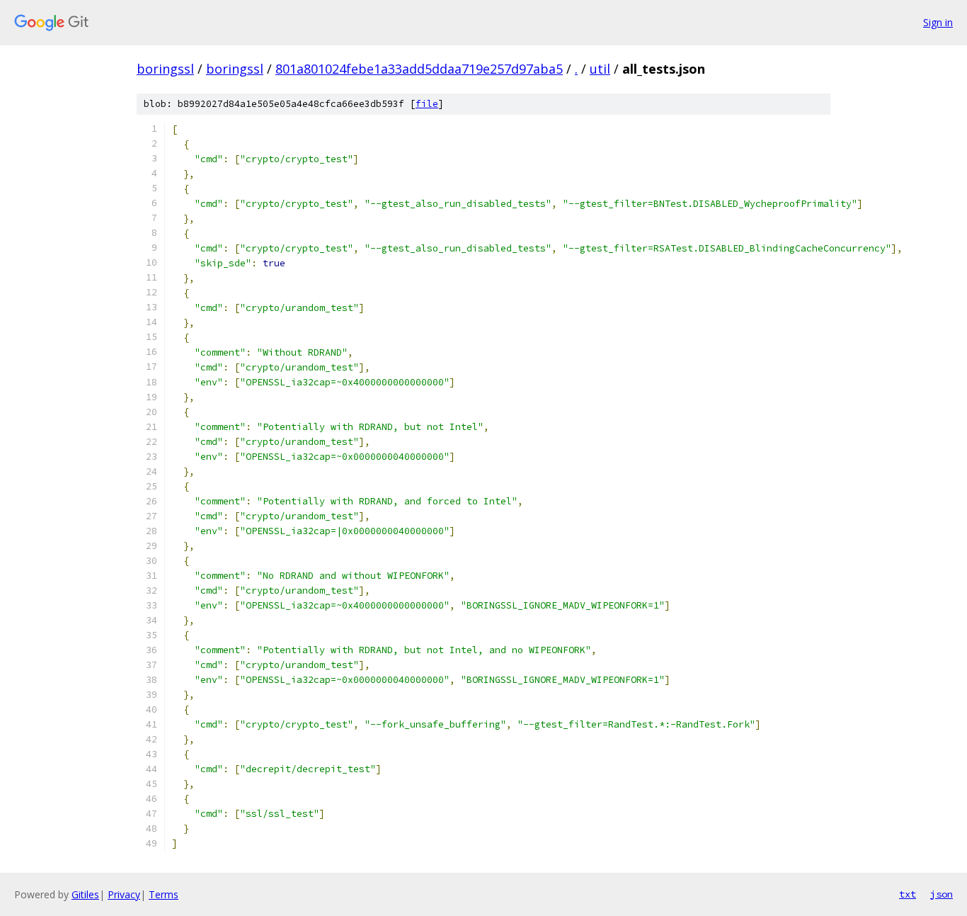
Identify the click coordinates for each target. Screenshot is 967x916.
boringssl (165, 68)
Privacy (124, 894)
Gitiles (85, 894)
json (941, 894)
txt (907, 894)
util (600, 68)
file (427, 104)
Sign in (938, 22)
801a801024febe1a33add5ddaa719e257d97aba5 (419, 68)
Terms (163, 894)
